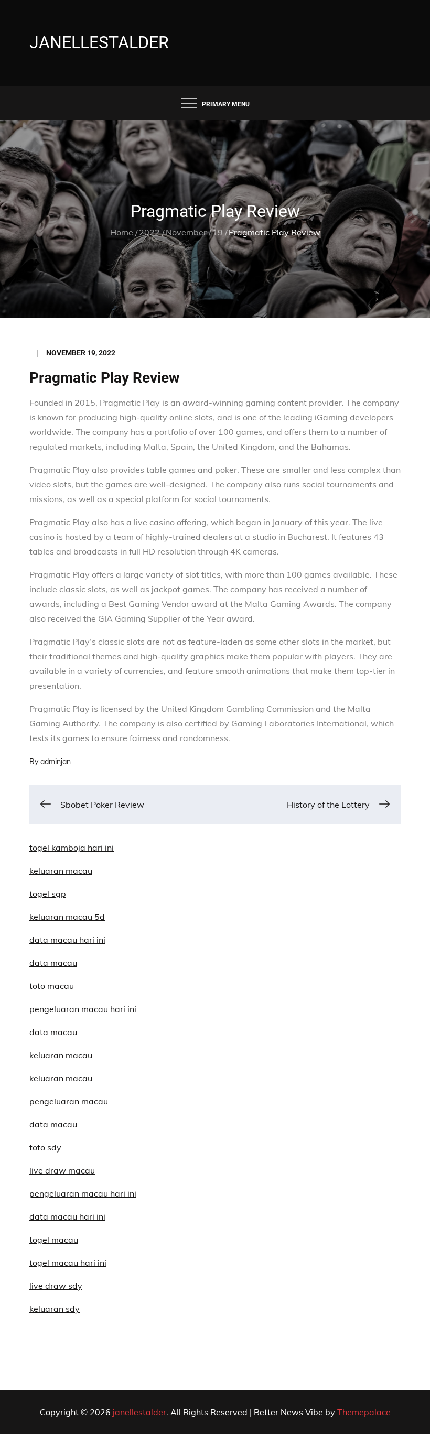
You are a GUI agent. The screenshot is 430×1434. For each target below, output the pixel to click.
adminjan (55, 761)
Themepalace (364, 1412)
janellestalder (99, 42)
